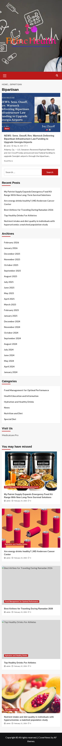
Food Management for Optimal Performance (26, 390)
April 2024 (9, 366)
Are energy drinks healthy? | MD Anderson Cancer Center (29, 202)
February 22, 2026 (20, 666)
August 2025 (10, 276)
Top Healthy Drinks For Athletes (20, 215)
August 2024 (10, 344)
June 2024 (9, 355)
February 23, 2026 (20, 558)
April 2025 (9, 299)
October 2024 (11, 332)
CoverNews (44, 737)
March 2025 (10, 304)
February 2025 (11, 310)
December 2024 (12, 321)
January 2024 (10, 372)
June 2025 (9, 287)
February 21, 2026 (20, 723)
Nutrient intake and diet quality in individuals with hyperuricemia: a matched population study (29, 223)
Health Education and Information (21, 396)
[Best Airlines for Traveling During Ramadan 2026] (31, 585)
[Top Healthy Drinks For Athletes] (31, 639)
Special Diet (10, 419)
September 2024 (12, 338)
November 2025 (12, 259)
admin (8, 146)
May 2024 (9, 361)
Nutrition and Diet (13, 413)
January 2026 (10, 248)
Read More (8, 161)
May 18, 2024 (18, 146)
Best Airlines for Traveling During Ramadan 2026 (28, 209)
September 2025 (12, 270)
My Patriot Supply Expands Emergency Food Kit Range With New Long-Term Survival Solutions (28, 193)
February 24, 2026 (20, 501)
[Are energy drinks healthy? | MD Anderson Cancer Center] (31, 528)
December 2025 (12, 253)
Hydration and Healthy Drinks (19, 401)
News (7, 128)
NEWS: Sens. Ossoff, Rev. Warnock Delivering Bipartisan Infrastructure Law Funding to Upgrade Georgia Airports (29, 138)
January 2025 (10, 315)
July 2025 (9, 282)
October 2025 (11, 265)
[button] (5, 75)
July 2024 (9, 349)
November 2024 (12, 327)
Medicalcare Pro (10, 435)
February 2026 (11, 242)
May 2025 (9, 293)
